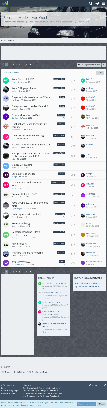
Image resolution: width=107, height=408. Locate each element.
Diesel (76, 283)
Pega (88, 115)
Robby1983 (91, 243)
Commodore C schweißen (26, 115)
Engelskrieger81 (17, 208)
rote (86, 286)
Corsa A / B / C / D (57, 182)
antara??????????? (21, 261)
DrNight (14, 176)
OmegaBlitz (91, 214)
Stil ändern (96, 385)
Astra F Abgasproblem (24, 88)
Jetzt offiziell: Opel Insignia (54, 283)
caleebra (90, 204)
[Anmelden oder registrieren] (97, 3)
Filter (101, 72)
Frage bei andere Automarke (27, 252)
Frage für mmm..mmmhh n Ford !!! (31, 144)
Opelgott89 (91, 233)
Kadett (62, 97)
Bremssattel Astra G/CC (24, 194)
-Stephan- (15, 118)
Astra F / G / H (59, 79)
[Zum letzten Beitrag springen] (83, 80)
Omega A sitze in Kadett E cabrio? (30, 106)
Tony (13, 217)
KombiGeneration (18, 264)
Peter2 (14, 82)
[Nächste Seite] (30, 64)
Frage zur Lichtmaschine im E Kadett (31, 97)
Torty (13, 138)
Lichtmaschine (86, 283)
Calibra (61, 174)
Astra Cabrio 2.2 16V (23, 79)
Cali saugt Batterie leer (24, 173)
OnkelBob (90, 252)
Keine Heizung (19, 243)
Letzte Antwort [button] (12, 72)
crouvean (15, 188)
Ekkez (14, 255)
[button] (103, 3)
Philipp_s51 (16, 238)
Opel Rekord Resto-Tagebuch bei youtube (29, 125)
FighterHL (90, 135)
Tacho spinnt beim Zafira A (26, 214)
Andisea (14, 91)
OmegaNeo (16, 130)
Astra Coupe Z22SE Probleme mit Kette (30, 204)
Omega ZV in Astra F (23, 164)
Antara (61, 261)
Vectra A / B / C (59, 135)
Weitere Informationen (86, 404)
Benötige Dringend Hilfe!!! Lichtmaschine (26, 233)
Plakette (96, 283)
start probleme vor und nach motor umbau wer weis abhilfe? (31, 155)
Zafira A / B (60, 214)
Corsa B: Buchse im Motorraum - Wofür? (30, 184)
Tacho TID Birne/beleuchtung (28, 135)
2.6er (13, 159)
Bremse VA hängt (21, 223)
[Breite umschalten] (105, 385)
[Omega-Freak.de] (5, 3)
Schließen (101, 404)
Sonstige (61, 115)
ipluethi (14, 109)
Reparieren (79, 286)
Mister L (14, 167)
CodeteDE (90, 97)
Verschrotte (94, 286)
